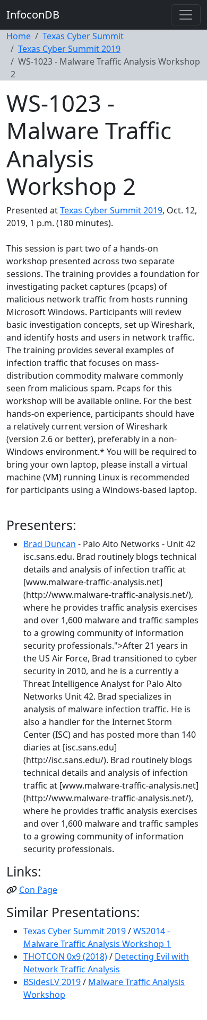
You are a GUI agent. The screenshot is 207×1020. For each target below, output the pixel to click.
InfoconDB (32, 14)
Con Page (38, 890)
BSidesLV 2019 (52, 982)
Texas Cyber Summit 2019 (69, 49)
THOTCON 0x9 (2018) (65, 956)
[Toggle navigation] (186, 14)
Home (18, 36)
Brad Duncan (49, 544)
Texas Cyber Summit (83, 36)
